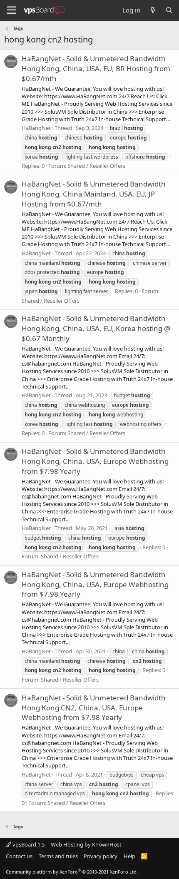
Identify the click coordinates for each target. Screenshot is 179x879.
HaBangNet (36, 128)
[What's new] (152, 10)
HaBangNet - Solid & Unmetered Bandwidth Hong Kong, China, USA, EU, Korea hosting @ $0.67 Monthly (96, 328)
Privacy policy (100, 856)
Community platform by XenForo (72, 872)
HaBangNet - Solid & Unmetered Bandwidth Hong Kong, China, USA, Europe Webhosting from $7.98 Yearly (95, 461)
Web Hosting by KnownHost (86, 844)
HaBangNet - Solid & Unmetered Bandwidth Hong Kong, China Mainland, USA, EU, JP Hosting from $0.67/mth (94, 194)
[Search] (169, 10)
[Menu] (11, 10)
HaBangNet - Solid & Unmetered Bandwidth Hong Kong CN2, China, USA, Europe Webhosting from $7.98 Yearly (94, 707)
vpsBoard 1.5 (28, 844)
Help (129, 856)
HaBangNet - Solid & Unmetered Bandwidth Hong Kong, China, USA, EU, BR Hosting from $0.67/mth (96, 68)
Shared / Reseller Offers (96, 165)
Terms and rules (58, 856)
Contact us (19, 856)
